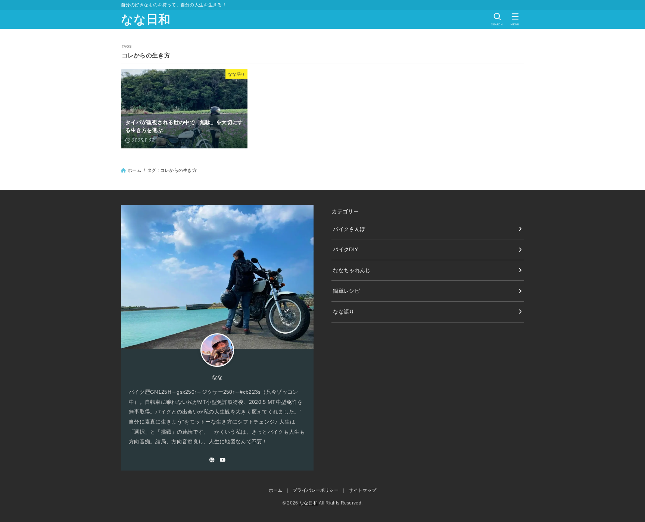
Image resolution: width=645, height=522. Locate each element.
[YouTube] (222, 460)
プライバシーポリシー (316, 490)
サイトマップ (362, 490)
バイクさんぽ (349, 229)
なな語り (343, 312)
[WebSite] (212, 460)
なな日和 (146, 19)
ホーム (134, 170)
